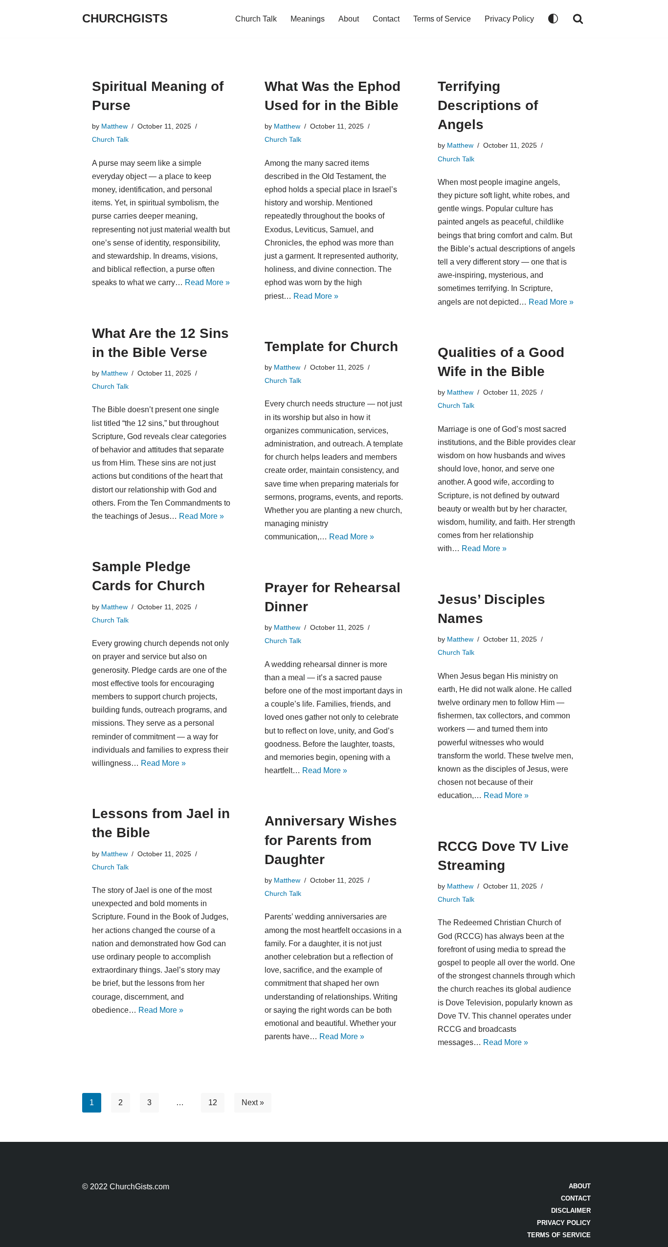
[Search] (578, 18)
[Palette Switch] (553, 18)
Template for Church (331, 346)
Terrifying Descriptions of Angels (488, 105)
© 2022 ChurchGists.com (125, 1186)
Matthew (114, 126)
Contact (386, 19)
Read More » (207, 282)
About (348, 19)
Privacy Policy (509, 19)
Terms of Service (442, 19)
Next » (253, 1102)
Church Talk (256, 19)
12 (212, 1102)
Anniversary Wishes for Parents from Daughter (331, 840)
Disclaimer (571, 1210)
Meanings (307, 19)
